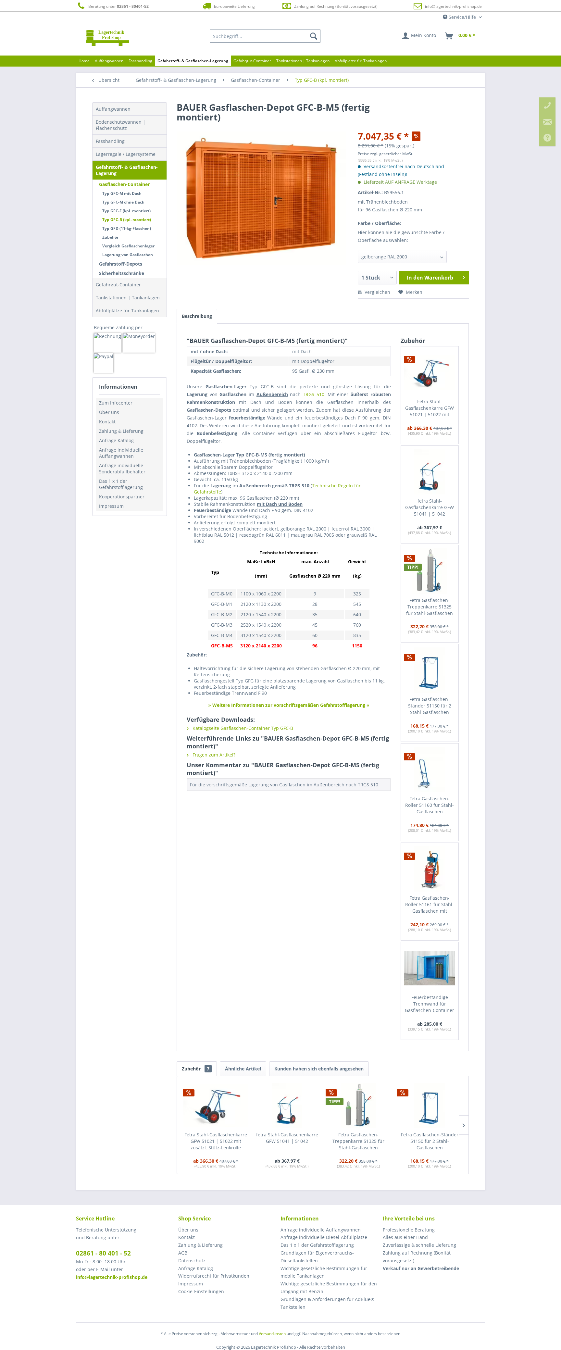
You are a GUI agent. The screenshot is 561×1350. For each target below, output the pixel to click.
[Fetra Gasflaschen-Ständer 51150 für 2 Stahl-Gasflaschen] (429, 670)
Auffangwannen (113, 109)
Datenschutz (192, 1260)
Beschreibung (197, 316)
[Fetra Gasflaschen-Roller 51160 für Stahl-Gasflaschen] (429, 769)
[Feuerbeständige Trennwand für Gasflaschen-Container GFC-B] (429, 968)
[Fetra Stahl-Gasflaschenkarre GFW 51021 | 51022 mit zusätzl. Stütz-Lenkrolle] (429, 372)
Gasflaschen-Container (124, 184)
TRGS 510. (314, 394)
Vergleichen (376, 292)
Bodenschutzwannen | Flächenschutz (120, 125)
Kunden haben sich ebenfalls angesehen (319, 1069)
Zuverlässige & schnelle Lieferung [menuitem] (419, 1245)
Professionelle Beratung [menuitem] (409, 1230)
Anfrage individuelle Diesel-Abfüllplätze (323, 1237)
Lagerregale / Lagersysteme (126, 154)
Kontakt (107, 422)
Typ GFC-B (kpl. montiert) (126, 219)
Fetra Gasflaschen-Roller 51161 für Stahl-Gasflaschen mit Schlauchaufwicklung (429, 905)
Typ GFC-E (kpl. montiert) (126, 211)
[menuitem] (265, 36)
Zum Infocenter (115, 403)
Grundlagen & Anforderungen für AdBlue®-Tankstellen (328, 1303)
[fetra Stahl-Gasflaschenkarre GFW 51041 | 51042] (429, 471)
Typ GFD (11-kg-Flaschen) (126, 228)
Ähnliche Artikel (243, 1069)
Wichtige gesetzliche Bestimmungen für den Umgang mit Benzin (328, 1287)
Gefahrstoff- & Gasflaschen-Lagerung (127, 170)
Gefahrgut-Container (118, 284)
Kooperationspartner (121, 497)
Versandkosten (272, 1333)
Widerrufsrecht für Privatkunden (213, 1276)
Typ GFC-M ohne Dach (123, 202)
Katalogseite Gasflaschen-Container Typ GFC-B (242, 728)
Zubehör (110, 237)
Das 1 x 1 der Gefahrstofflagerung (121, 484)
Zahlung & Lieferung (121, 431)
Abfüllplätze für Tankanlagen (127, 310)
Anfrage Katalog (116, 440)
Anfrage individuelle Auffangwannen (121, 453)
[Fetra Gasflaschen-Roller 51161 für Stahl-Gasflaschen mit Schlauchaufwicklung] (429, 869)
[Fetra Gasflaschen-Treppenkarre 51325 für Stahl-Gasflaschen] (429, 571)
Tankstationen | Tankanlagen (128, 297)
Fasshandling (110, 141)
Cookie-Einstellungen (201, 1291)
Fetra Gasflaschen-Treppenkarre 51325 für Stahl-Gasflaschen (429, 606)
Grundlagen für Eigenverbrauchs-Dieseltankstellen (317, 1257)
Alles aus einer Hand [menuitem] (405, 1237)
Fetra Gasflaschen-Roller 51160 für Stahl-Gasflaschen (429, 805)
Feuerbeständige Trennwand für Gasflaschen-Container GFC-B (429, 1004)
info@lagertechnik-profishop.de (453, 6)
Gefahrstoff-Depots (120, 264)
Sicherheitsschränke (121, 273)
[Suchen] (313, 36)
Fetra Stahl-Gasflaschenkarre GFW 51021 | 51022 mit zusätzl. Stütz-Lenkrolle (430, 408)
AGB (182, 1253)
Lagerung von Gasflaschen (127, 254)
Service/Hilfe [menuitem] (462, 17)
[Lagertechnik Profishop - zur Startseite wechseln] (107, 38)
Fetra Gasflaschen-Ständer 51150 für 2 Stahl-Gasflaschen (429, 705)
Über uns (109, 412)
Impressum (111, 506)
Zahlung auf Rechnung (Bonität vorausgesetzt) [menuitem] (417, 1257)
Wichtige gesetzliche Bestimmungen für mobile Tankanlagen (323, 1272)
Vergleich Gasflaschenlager (128, 246)
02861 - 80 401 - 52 (103, 1253)
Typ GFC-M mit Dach (122, 193)
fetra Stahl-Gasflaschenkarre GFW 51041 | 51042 (429, 507)
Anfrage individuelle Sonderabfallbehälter (122, 468)
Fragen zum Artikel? (213, 755)
